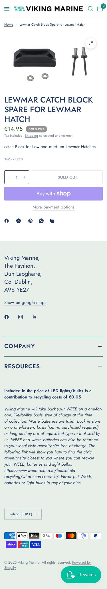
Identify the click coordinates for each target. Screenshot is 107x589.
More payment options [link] (54, 207)
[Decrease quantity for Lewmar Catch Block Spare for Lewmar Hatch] (9, 177)
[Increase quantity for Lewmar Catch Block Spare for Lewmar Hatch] (24, 177)
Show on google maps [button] (25, 302)
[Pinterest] (31, 220)
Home (8, 24)
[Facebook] (7, 220)
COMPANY (19, 346)
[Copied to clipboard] (53, 220)
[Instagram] (24, 317)
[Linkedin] (38, 317)
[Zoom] (90, 43)
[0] (99, 9)
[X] (19, 220)
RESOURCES (22, 366)
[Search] (90, 9)
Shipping (31, 135)
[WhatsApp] (42, 220)
